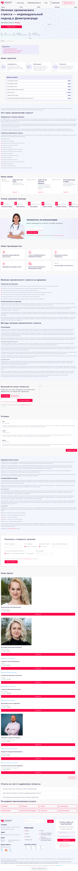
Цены (27, 833)
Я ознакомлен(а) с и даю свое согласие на (46, 235)
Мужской (28, 546)
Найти (50, 821)
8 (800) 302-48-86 (55, 2)
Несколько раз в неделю (19, 553)
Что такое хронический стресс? (10, 48)
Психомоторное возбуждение (28, 810)
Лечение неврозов (64, 810)
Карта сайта (29, 839)
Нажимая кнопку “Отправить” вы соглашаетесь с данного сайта (17, 404)
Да (41, 546)
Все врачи (72, 777)
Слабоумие (5, 806)
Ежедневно (8, 553)
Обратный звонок (68, 2)
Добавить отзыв (71, 450)
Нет (45, 546)
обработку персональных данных (58, 235)
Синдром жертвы (6, 810)
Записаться (38, 614)
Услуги (3, 7)
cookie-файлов (59, 865)
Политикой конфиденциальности (39, 235)
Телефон (6, 395)
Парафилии (24, 806)
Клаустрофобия (64, 806)
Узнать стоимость (11, 561)
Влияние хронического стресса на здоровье (12, 50)
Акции (42, 830)
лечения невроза (12, 528)
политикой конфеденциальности (24, 404)
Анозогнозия (44, 810)
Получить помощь (32, 232)
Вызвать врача (11, 26)
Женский (35, 546)
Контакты (28, 836)
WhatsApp (16, 395)
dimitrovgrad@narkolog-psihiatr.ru (14, 841)
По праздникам (30, 553)
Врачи (27, 830)
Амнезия (43, 806)
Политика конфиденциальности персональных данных (46, 839)
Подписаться (66, 840)
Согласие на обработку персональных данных (46, 834)
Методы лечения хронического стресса (11, 52)
